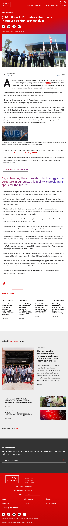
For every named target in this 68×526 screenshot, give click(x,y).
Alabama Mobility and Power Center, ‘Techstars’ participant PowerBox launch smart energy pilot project (25, 309)
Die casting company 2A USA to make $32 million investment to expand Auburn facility (59, 308)
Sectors (49, 499)
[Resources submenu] (59, 5)
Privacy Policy (29, 522)
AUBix (48, 83)
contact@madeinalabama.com (32, 495)
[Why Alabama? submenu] (42, 5)
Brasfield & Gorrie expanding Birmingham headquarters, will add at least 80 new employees (41, 308)
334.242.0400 (28, 491)
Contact (27, 504)
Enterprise (23, 301)
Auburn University (17, 289)
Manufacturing (8, 301)
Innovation (10, 13)
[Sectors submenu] (49, 5)
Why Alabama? (29, 499)
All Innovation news (8, 429)
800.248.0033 (28, 487)
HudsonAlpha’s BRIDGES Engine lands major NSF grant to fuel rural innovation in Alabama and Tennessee (18, 401)
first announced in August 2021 (25, 153)
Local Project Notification (10, 508)
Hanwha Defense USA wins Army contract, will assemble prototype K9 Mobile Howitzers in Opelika (8, 309)
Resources (5, 504)
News (3, 13)
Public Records (51, 504)
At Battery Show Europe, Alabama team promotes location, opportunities (18, 414)
